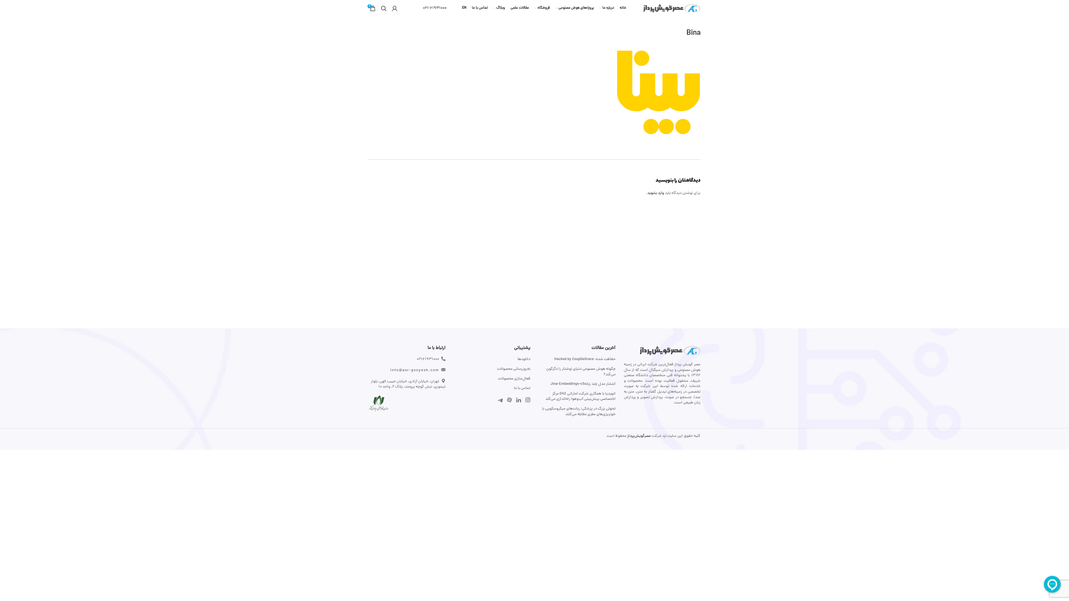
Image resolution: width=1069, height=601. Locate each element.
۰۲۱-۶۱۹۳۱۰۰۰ (435, 8)
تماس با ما (522, 388)
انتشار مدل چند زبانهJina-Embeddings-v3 (583, 384)
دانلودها (524, 359)
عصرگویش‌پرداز (638, 436)
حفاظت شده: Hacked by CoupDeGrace (585, 359)
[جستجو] (383, 8)
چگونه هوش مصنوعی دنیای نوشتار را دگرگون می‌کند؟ (581, 371)
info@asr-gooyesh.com (414, 370)
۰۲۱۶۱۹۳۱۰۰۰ (428, 359)
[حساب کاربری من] (394, 8)
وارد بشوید (655, 193)
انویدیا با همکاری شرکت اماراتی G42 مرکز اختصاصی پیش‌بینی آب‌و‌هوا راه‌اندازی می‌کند (580, 396)
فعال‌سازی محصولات (514, 379)
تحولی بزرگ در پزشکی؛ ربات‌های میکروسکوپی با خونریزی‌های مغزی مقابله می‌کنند (579, 411)
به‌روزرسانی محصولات (513, 369)
